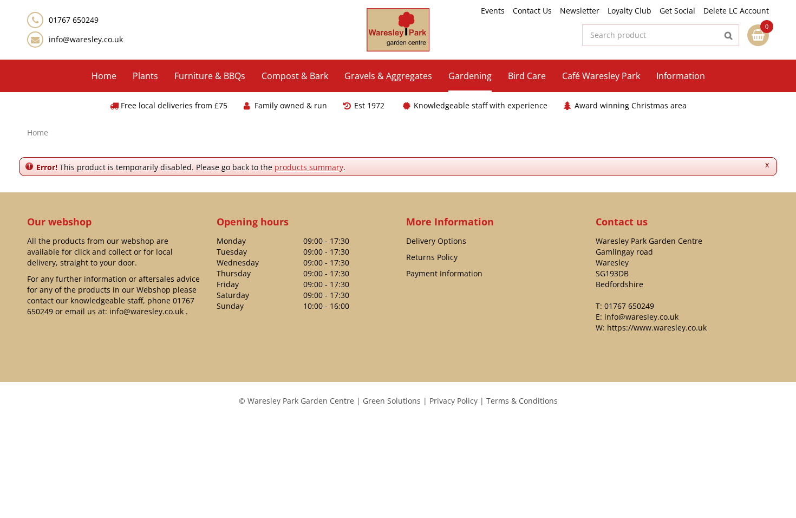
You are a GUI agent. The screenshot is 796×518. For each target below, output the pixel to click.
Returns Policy (432, 257)
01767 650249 (629, 306)
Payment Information (444, 273)
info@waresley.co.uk (86, 39)
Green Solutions (392, 401)
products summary (309, 167)
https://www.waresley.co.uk (657, 327)
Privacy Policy (453, 401)
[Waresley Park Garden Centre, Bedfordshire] (398, 30)
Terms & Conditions (522, 401)
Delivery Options (436, 241)
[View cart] (758, 35)
